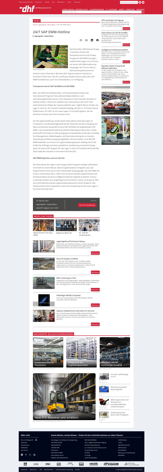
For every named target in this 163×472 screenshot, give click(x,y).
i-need (120, 442)
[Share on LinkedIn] (92, 40)
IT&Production (122, 447)
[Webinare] (34, 455)
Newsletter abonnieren (129, 2)
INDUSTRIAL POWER (57, 453)
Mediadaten (24, 447)
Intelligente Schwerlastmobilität (114, 50)
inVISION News (122, 440)
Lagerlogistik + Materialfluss (46, 25)
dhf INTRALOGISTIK (56, 442)
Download (24, 442)
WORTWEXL (121, 455)
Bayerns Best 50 (64, 233)
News (37, 20)
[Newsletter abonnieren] (26, 455)
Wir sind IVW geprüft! (27, 440)
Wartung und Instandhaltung (126, 453)
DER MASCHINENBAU (91, 440)
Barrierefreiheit (48, 469)
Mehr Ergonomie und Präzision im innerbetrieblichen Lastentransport (120, 403)
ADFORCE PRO (55, 447)
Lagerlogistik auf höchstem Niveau (70, 241)
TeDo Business (25, 445)
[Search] (143, 12)
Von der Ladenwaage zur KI (119, 375)
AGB (40, 469)
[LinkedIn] (22, 455)
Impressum (24, 469)
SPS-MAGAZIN (122, 450)
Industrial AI (54, 450)
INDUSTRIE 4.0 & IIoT (124, 445)
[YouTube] (30, 455)
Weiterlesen (95, 253)
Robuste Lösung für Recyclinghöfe (119, 388)
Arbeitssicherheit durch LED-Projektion (120, 413)
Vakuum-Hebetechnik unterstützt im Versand (75, 311)
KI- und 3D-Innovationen (84, 234)
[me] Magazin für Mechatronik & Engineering (64, 440)
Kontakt (77, 469)
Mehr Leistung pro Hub (66, 278)
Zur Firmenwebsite (87, 205)
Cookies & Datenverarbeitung (64, 469)
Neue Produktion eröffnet (67, 259)
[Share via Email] (86, 40)
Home (35, 25)
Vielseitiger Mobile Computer (68, 295)
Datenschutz (33, 469)
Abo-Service (24, 450)
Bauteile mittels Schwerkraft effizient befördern (113, 67)
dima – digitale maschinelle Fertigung (95, 442)
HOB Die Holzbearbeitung (92, 445)
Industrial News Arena (91, 450)
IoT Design (88, 455)
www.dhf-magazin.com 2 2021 (47, 208)
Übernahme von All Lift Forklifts (114, 33)
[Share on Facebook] (97, 40)
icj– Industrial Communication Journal (95, 447)
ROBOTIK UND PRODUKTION (59, 458)
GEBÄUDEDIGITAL (56, 445)
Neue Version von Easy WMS (43, 234)
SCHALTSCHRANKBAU (91, 458)
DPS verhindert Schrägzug (112, 20)
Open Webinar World (57, 455)
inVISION (87, 453)
